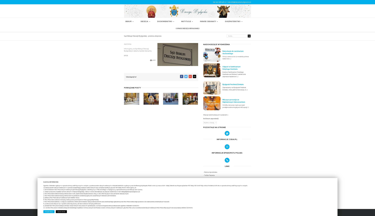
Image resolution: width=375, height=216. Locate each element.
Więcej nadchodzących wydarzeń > (215, 115)
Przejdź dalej (49, 211)
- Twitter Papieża (209, 175)
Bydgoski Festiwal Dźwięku (233, 84)
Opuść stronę (61, 211)
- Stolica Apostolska (210, 172)
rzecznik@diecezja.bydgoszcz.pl (239, 2)
